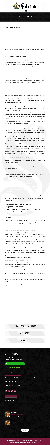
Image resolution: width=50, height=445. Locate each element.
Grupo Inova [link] (29, 440)
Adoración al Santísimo (17, 414)
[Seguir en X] (9, 391)
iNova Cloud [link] (16, 440)
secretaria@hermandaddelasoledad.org (13, 371)
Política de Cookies (36, 442)
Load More (25, 430)
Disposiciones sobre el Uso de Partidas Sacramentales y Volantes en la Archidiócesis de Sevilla (24, 377)
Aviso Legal (28, 442)
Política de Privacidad (20, 442)
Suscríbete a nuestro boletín (11, 396)
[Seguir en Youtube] (15, 391)
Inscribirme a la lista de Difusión (15, 364)
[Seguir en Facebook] (6, 391)
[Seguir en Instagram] (12, 391)
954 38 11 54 (9, 372)
